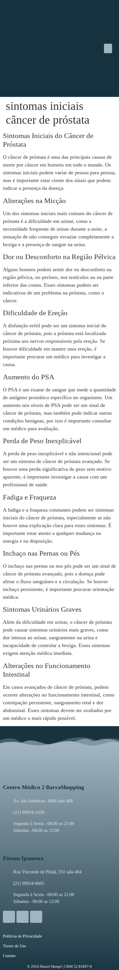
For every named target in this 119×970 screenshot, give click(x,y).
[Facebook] (22, 917)
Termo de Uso (14, 946)
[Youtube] (36, 917)
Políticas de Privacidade (22, 936)
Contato (9, 956)
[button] (108, 48)
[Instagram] (9, 917)
